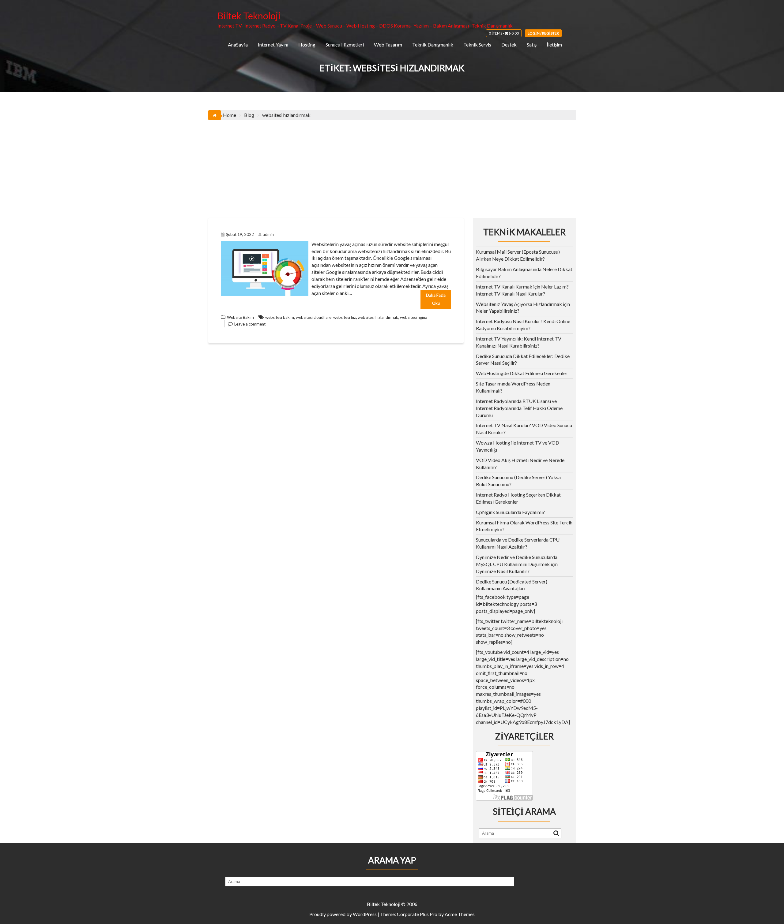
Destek (509, 44)
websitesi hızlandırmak (378, 317)
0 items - (504, 33)
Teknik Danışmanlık (432, 44)
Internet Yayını (273, 44)
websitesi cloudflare (313, 317)
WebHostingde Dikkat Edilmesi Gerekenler (521, 373)
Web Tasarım (388, 44)
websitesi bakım (279, 317)
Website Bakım (240, 317)
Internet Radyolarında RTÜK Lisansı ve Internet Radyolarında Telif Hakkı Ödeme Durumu (519, 408)
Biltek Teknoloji (249, 15)
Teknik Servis (477, 44)
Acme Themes (460, 914)
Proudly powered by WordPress (343, 914)
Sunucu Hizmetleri (345, 44)
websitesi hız (344, 317)
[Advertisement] (392, 166)
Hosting (306, 44)
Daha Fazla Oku (436, 299)
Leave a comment (250, 324)
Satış (532, 44)
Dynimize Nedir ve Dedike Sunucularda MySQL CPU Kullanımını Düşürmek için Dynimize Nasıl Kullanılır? (517, 564)
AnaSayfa (238, 44)
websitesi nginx (413, 317)
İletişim (554, 44)
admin (268, 234)
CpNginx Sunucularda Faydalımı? (510, 512)
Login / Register (543, 33)
